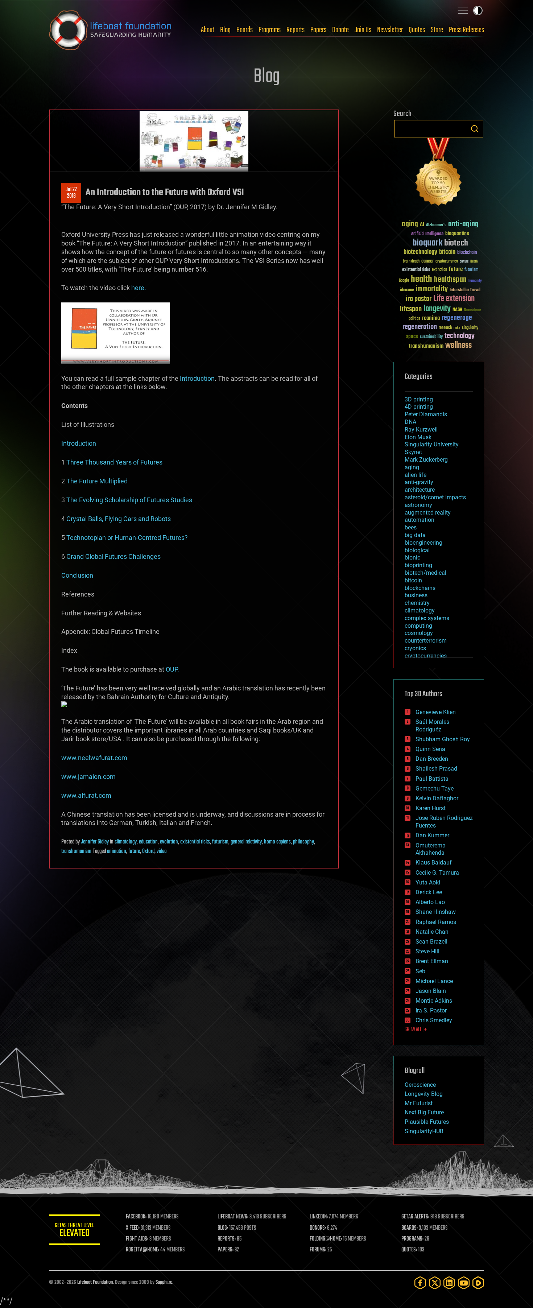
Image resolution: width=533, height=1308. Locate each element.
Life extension (454, 299)
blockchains (420, 588)
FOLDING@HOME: (326, 1239)
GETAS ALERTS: (415, 1217)
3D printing (419, 399)
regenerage (457, 318)
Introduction (197, 378)
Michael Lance (434, 981)
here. (138, 288)
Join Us (363, 30)
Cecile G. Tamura (437, 872)
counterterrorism (426, 640)
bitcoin (447, 252)
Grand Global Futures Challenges (113, 556)
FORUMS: (318, 1250)
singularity (470, 328)
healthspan (450, 279)
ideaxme (407, 290)
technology (460, 336)
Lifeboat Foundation (95, 1282)
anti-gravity (419, 482)
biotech (456, 243)
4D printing (419, 406)
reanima (431, 318)
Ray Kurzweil (421, 429)
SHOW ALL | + (416, 1030)
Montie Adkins (434, 1000)
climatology (126, 842)
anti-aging (463, 224)
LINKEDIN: (319, 1217)
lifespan (411, 309)
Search (474, 128)
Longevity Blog (424, 1093)
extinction (439, 270)
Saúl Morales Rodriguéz (432, 725)
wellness (458, 345)
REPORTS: (227, 1239)
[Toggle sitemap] (463, 10)
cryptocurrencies (426, 655)
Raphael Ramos (436, 922)
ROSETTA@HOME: (142, 1250)
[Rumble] (478, 1282)
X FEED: (133, 1228)
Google (404, 280)
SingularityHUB (424, 1131)
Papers (318, 30)
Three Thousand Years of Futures (114, 462)
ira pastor (418, 299)
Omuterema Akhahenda (431, 849)
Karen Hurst (431, 808)
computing (418, 625)
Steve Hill (427, 951)
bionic (412, 557)
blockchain (467, 253)
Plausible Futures (427, 1121)
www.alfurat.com (86, 795)
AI (422, 225)
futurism (220, 842)
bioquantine (457, 233)
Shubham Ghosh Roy (443, 739)
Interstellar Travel (465, 290)
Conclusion (77, 575)
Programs (270, 30)
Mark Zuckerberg (426, 459)
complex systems (427, 618)
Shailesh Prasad (436, 768)
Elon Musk (418, 437)
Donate (340, 30)
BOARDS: (409, 1228)
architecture (420, 489)
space (412, 336)
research (445, 328)
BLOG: (223, 1228)
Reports (295, 30)
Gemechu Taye (435, 788)
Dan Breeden (432, 758)
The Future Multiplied (97, 481)
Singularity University (432, 444)
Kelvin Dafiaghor (437, 798)
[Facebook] (420, 1282)
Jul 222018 (71, 192)
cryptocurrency (446, 261)
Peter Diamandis (426, 414)
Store (437, 30)
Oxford (148, 851)
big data (415, 535)
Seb (420, 971)
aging (410, 224)
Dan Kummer (432, 835)
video (162, 851)
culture (464, 262)
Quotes (417, 30)
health (421, 279)
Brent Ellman (432, 961)
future (134, 851)
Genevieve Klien (436, 712)
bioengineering (423, 542)
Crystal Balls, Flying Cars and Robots (118, 519)
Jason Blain (431, 990)
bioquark (427, 243)
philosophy (303, 842)
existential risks (195, 842)
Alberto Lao (430, 902)
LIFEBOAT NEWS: (233, 1217)
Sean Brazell (431, 941)
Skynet (413, 452)
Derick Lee (429, 892)
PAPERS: (226, 1250)
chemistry (417, 602)
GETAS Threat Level (74, 1231)
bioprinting (418, 565)
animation (116, 851)
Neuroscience (472, 311)
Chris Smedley (434, 1020)
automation (419, 519)
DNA (410, 421)
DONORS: (318, 1228)
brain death (411, 261)
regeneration (419, 327)
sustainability (431, 337)
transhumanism (76, 851)
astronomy (418, 505)
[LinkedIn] (449, 1282)
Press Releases (466, 30)
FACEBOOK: (136, 1217)
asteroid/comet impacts (435, 497)
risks (457, 328)
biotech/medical (425, 572)
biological (417, 550)
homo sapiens (277, 842)
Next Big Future (424, 1112)
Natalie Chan (432, 931)
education (148, 842)
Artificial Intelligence (427, 234)
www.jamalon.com (88, 776)
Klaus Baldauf (434, 862)
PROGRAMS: (412, 1239)
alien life (415, 474)
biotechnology (420, 252)
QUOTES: (409, 1250)
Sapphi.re (164, 1282)
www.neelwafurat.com (94, 758)
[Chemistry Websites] (438, 173)
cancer (427, 261)
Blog (225, 30)
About (207, 30)
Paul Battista (432, 778)
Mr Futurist (419, 1103)
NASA (457, 310)
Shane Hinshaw (436, 911)
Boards (244, 30)
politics (414, 319)
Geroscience (420, 1084)
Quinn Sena (430, 749)
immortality (432, 289)
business (416, 595)
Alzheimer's (436, 225)
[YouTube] (464, 1282)
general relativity (246, 842)
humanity (475, 281)
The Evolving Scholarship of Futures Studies (129, 500)
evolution (169, 842)
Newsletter (390, 30)
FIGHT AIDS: (137, 1239)
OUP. (172, 669)
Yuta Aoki (428, 882)
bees (411, 527)
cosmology (419, 633)
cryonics (415, 648)
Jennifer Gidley (95, 842)
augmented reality (428, 512)
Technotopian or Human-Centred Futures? (127, 537)
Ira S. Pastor (431, 1010)
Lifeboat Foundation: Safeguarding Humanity (110, 30)
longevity (437, 309)
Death (474, 262)
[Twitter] (435, 1282)
